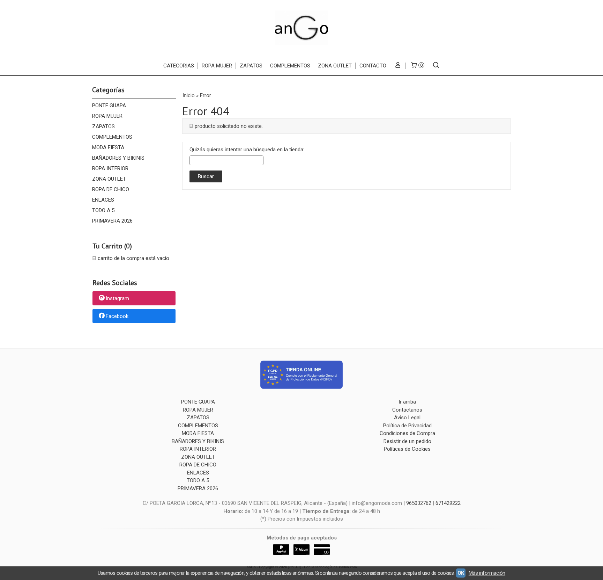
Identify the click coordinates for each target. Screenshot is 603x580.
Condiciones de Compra (407, 433)
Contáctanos (407, 410)
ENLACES (103, 200)
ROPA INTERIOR (110, 168)
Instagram (117, 299)
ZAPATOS (251, 66)
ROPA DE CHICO (110, 189)
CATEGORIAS (178, 66)
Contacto (372, 66)
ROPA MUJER (217, 66)
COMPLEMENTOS (290, 66)
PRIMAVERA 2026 (112, 221)
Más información (487, 573)
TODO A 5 (103, 210)
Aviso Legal (407, 417)
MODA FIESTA (108, 147)
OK (460, 573)
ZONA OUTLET (335, 66)
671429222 (448, 503)
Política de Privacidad (407, 425)
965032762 (418, 503)
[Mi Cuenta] (398, 66)
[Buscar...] (436, 66)
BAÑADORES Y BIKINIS (118, 158)
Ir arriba (407, 402)
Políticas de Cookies (407, 449)
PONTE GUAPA (109, 105)
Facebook (117, 316)
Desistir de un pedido (407, 441)
